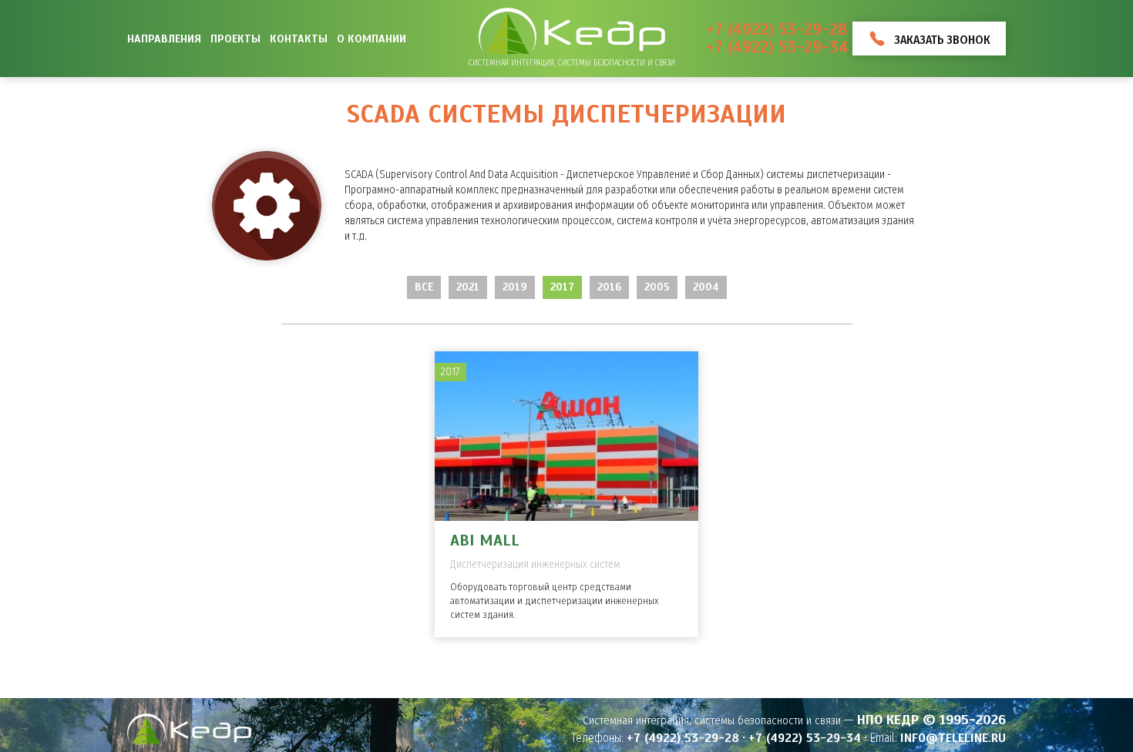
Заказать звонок (942, 39)
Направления (164, 38)
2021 (467, 287)
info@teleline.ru (953, 738)
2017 (562, 287)
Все (424, 287)
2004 (706, 287)
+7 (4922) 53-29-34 (777, 47)
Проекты (235, 38)
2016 (609, 287)
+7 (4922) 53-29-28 (776, 30)
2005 (657, 287)
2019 (515, 287)
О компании (371, 38)
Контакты (299, 38)
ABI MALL (484, 540)
